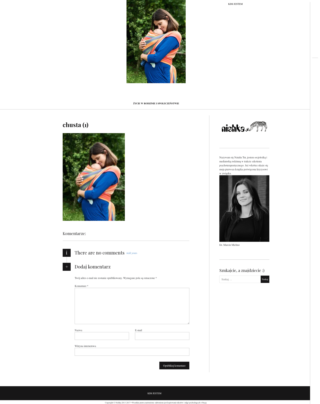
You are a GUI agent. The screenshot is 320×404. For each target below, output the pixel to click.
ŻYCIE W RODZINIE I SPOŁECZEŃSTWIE (156, 103)
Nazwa (78, 330)
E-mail (138, 330)
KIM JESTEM (235, 3)
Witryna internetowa (85, 345)
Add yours (131, 253)
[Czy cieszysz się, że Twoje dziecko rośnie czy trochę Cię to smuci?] (315, 71)
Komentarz (81, 285)
